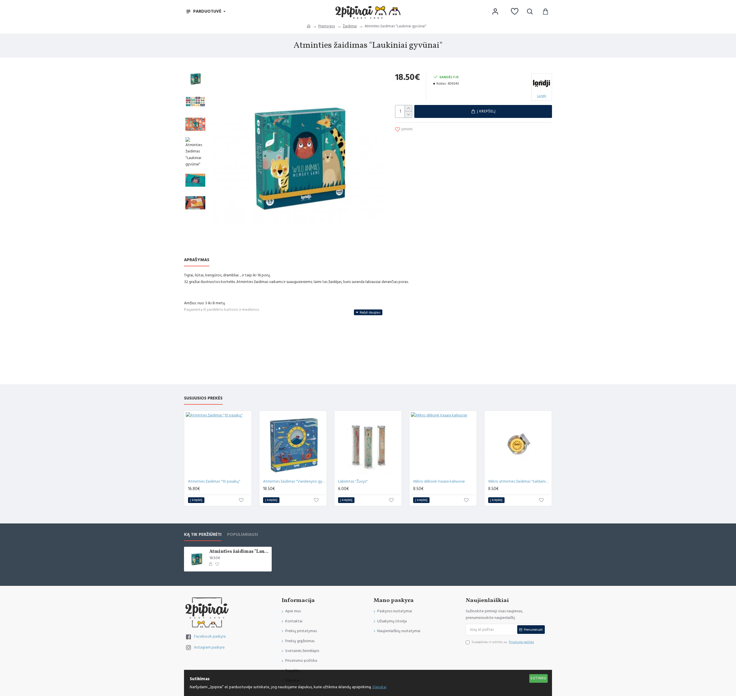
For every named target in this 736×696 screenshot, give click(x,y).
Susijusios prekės (203, 398)
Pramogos (326, 26)
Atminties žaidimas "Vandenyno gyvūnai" (294, 481)
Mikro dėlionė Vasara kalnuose (439, 481)
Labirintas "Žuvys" (353, 481)
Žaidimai (350, 26)
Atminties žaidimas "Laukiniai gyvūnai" (239, 552)
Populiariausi (242, 535)
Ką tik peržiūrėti (202, 535)
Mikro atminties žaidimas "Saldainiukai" (519, 481)
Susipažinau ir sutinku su (502, 642)
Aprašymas (196, 260)
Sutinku (538, 678)
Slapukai (379, 687)
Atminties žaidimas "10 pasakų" (214, 481)
